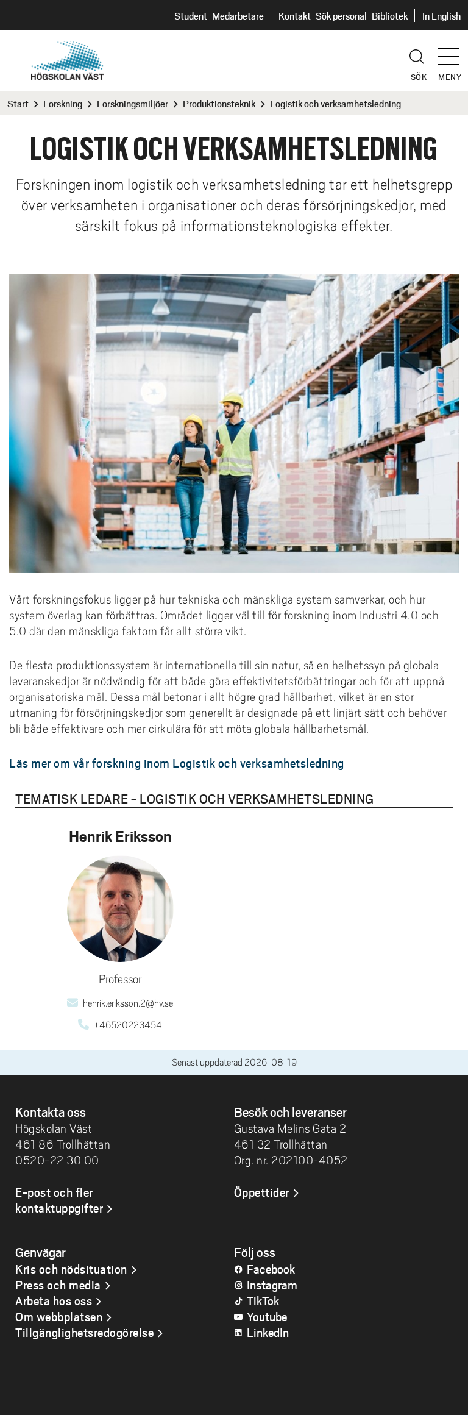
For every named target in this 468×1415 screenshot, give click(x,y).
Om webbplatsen (58, 1316)
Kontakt (294, 15)
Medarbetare (238, 15)
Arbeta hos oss (53, 1300)
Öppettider (261, 1192)
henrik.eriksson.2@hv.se (128, 1003)
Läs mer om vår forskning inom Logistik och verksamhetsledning (176, 763)
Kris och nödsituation (71, 1269)
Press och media (58, 1284)
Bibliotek (390, 15)
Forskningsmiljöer (132, 103)
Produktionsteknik (219, 103)
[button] (453, 51)
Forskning (62, 103)
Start (18, 103)
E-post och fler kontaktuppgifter (59, 1200)
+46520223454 (128, 1025)
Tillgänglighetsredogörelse (84, 1332)
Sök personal (341, 15)
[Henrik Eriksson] (120, 908)
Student (190, 15)
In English (441, 15)
